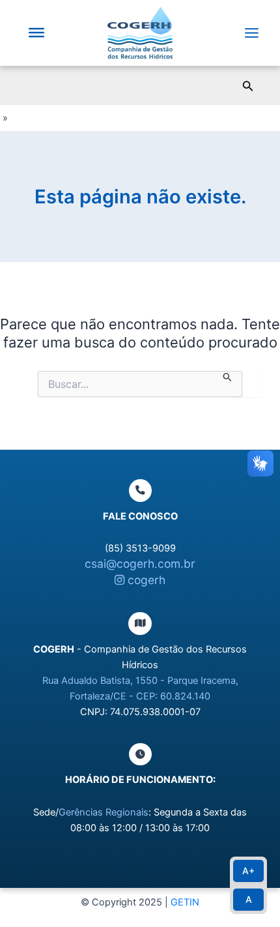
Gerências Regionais (103, 812)
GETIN (185, 902)
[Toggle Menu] (36, 32)
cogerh (144, 580)
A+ (248, 870)
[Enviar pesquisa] (227, 377)
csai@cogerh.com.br (140, 563)
